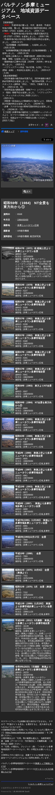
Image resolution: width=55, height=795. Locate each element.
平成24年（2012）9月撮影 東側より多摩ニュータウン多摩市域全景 (33, 621)
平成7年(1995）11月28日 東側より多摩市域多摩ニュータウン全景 (33, 521)
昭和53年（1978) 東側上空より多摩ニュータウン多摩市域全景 (33, 286)
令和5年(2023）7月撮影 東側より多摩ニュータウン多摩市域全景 (33, 668)
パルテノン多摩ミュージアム (41, 784)
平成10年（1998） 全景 (28, 553)
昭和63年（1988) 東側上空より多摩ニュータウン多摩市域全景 (33, 437)
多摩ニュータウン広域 (28, 225)
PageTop (50, 778)
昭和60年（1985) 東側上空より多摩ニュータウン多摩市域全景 (33, 420)
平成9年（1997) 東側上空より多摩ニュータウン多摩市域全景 (33, 471)
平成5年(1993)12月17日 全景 (30, 537)
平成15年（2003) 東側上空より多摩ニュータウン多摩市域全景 (33, 488)
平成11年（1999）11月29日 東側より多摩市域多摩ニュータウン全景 (33, 605)
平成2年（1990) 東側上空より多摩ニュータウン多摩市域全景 (33, 454)
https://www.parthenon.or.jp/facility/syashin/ (25, 732)
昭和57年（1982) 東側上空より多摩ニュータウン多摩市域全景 (33, 303)
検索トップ (9, 131)
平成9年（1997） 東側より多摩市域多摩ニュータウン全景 (33, 505)
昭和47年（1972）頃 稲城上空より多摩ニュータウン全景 (33, 249)
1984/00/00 (22, 219)
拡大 (28, 191)
